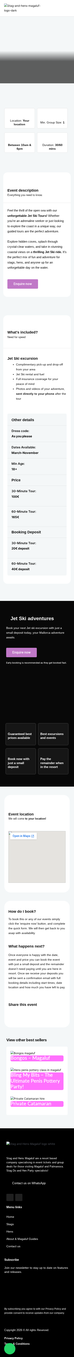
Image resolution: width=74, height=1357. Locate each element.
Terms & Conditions (17, 1343)
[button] (66, 8)
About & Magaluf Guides (22, 1239)
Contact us (13, 1246)
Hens (9, 1231)
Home (10, 1216)
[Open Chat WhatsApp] (9, 1348)
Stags (10, 1224)
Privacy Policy (13, 1338)
